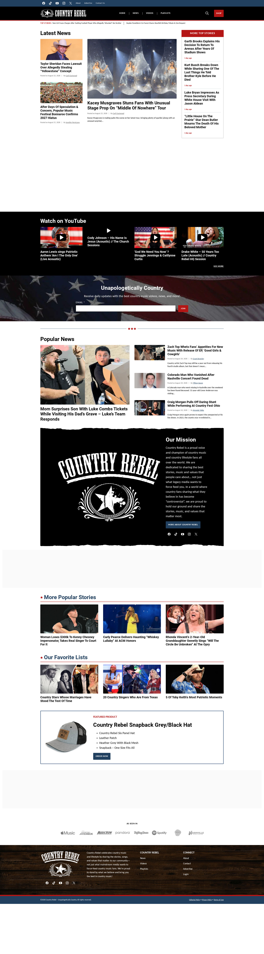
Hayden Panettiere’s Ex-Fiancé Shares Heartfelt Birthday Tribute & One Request (155, 23)
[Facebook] (169, 534)
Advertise (188, 869)
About (186, 858)
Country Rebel (149, 852)
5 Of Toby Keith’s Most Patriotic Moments (194, 697)
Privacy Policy (207, 900)
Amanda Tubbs (198, 410)
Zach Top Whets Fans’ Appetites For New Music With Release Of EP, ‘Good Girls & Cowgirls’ (195, 350)
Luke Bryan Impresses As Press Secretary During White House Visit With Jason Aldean (201, 98)
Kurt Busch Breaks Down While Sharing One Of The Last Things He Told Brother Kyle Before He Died (201, 72)
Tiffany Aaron (198, 383)
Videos (149, 13)
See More (219, 266)
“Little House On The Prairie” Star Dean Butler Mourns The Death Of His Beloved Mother (201, 121)
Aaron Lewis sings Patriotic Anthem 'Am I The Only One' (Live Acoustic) (59, 255)
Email (80, 302)
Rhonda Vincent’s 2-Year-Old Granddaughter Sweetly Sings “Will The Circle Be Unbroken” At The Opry (192, 640)
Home (122, 13)
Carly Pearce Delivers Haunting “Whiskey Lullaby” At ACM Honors (131, 639)
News (136, 13)
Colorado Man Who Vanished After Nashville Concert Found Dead (190, 376)
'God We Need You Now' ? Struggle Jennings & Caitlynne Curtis (154, 255)
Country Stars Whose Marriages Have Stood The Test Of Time (65, 699)
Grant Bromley (198, 359)
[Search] (207, 13)
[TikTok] (175, 534)
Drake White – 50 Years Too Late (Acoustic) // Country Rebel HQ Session (200, 255)
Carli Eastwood (118, 113)
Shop (219, 13)
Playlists (165, 13)
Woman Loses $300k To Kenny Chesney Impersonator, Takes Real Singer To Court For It (68, 640)
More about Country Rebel (183, 525)
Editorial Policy (194, 900)
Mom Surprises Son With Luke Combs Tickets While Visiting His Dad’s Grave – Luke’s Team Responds (84, 414)
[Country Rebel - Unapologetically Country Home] (63, 13)
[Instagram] (189, 534)
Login (186, 874)
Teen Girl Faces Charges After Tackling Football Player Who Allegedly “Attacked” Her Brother (86, 23)
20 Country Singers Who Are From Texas (130, 697)
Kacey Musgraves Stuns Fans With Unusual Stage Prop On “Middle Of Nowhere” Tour (128, 105)
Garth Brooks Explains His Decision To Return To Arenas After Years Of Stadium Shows (202, 46)
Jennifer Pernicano (73, 122)
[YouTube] (182, 534)
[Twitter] (196, 534)
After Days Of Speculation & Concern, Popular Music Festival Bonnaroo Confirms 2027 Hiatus (59, 112)
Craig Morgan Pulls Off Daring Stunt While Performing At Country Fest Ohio (193, 403)
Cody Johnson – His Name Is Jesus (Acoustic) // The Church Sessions (108, 241)
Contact (187, 863)
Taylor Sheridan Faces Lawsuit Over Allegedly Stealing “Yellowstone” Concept (61, 67)
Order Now (102, 756)
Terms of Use (219, 900)
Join (183, 309)
